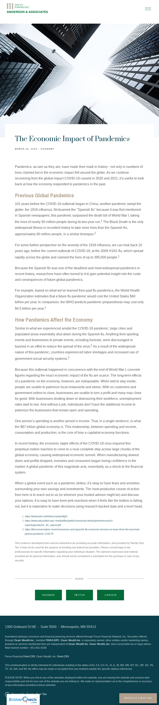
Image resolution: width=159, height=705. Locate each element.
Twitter (79, 595)
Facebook (48, 595)
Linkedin (111, 595)
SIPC (57, 640)
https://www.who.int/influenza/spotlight (46, 516)
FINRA (49, 640)
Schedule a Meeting (138, 698)
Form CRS (29, 656)
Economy (47, 149)
